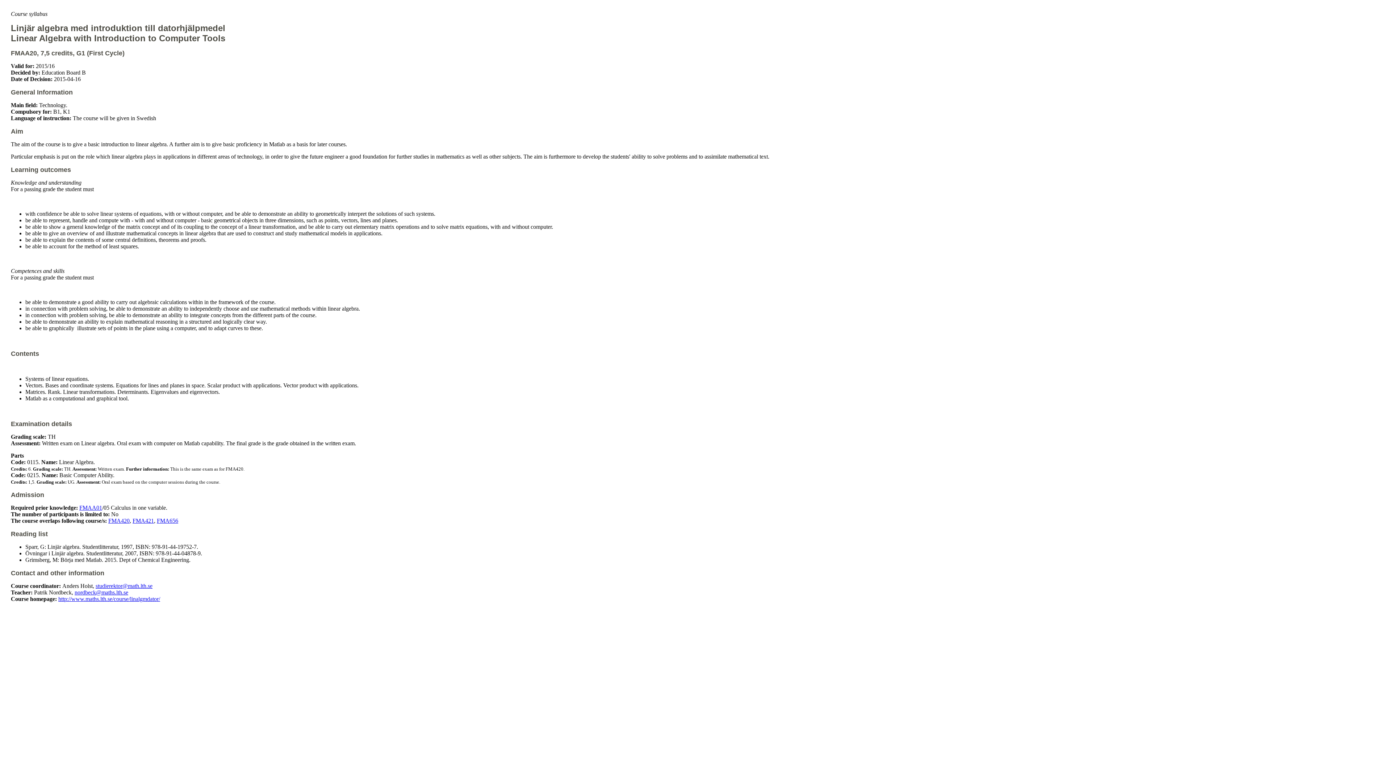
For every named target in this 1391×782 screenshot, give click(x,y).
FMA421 (143, 521)
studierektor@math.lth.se (124, 586)
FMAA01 (90, 508)
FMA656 (167, 521)
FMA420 (119, 521)
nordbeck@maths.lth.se (101, 592)
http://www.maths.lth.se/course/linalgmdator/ (109, 599)
